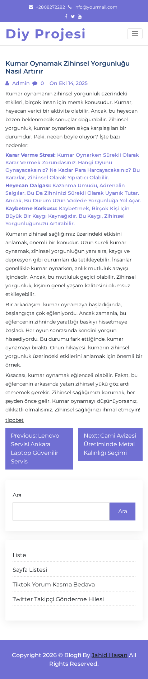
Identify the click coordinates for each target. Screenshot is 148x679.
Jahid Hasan (110, 655)
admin (20, 83)
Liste (19, 555)
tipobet (14, 420)
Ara (17, 495)
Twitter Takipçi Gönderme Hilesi (58, 599)
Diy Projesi (45, 34)
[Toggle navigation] (135, 33)
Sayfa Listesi (30, 569)
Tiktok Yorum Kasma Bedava (54, 584)
